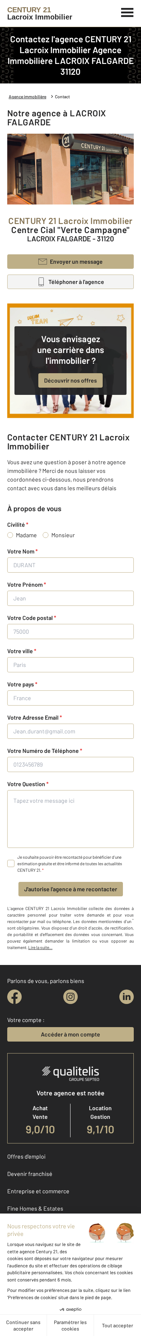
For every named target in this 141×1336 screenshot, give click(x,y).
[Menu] (127, 11)
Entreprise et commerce (38, 1191)
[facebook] (14, 997)
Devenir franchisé (29, 1173)
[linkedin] (126, 997)
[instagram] (70, 997)
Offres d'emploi (26, 1156)
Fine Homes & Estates (35, 1208)
